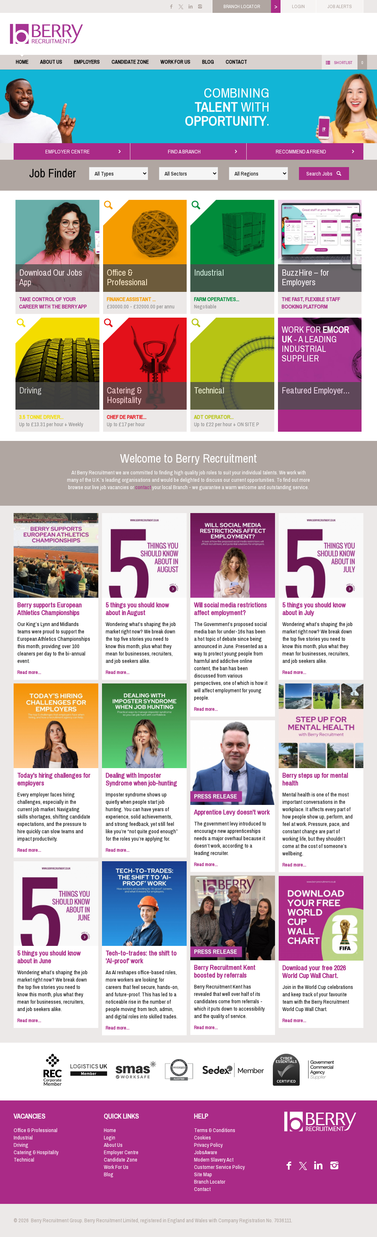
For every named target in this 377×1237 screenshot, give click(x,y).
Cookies (202, 1137)
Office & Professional (35, 1130)
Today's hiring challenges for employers (54, 779)
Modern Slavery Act (213, 1160)
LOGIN (298, 6)
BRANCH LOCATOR (241, 6)
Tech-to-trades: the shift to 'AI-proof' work (141, 957)
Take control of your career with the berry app (53, 303)
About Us (51, 62)
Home (22, 62)
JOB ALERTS (339, 6)
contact (143, 487)
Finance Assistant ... (131, 299)
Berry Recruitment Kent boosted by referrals (225, 971)
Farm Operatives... (216, 299)
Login (109, 1137)
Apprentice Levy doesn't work (231, 812)
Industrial (23, 1137)
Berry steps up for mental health (315, 779)
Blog (208, 62)
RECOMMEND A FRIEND (302, 151)
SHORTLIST (343, 62)
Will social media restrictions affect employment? (230, 609)
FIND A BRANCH (185, 151)
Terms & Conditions (214, 1130)
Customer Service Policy (219, 1167)
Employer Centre (121, 1152)
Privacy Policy (208, 1145)
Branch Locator (209, 1182)
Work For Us (175, 62)
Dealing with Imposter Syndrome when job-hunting (141, 779)
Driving (21, 1145)
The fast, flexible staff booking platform (311, 303)
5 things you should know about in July (314, 609)
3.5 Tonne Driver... (41, 417)
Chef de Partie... (127, 417)
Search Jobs (321, 174)
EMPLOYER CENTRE (68, 151)
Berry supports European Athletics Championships (49, 609)
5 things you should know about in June (49, 957)
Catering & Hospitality (36, 1152)
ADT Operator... (214, 417)
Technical (24, 1160)
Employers (87, 62)
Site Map (203, 1174)
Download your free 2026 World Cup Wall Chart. (314, 972)
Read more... (29, 672)
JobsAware (205, 1152)
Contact (236, 62)
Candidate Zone (130, 62)
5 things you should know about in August (137, 609)
